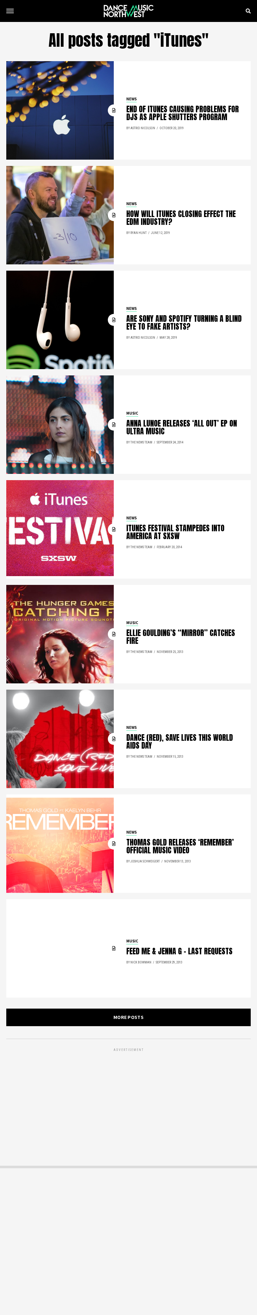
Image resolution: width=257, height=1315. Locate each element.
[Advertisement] (128, 1097)
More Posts (128, 1017)
